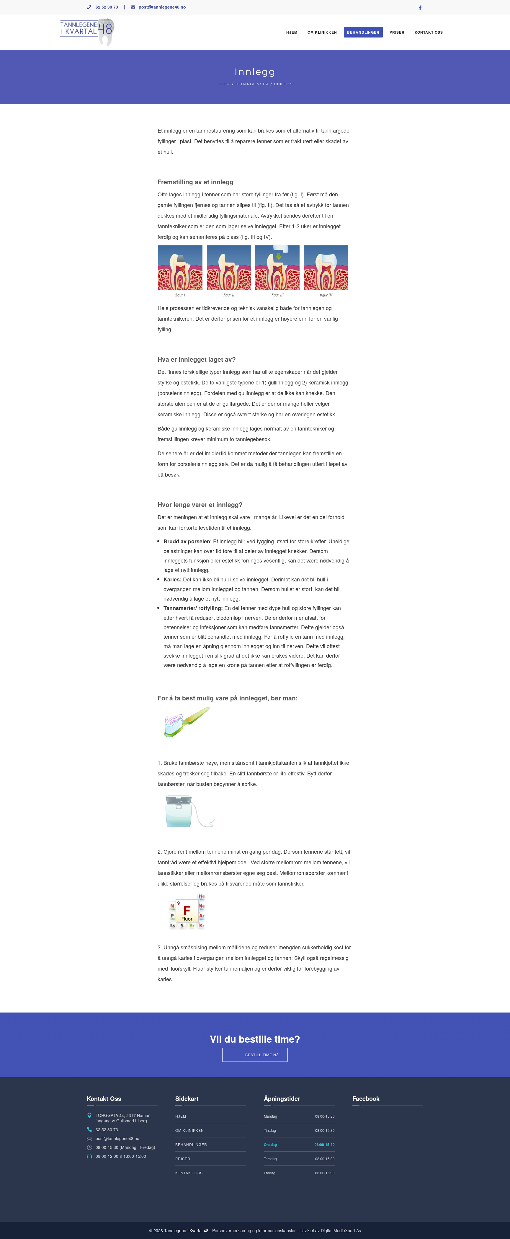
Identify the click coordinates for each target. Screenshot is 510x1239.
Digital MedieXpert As (341, 1230)
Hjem (292, 32)
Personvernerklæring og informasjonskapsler (254, 1230)
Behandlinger (363, 32)
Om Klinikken (322, 32)
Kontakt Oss (429, 32)
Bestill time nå (262, 1054)
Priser (397, 32)
